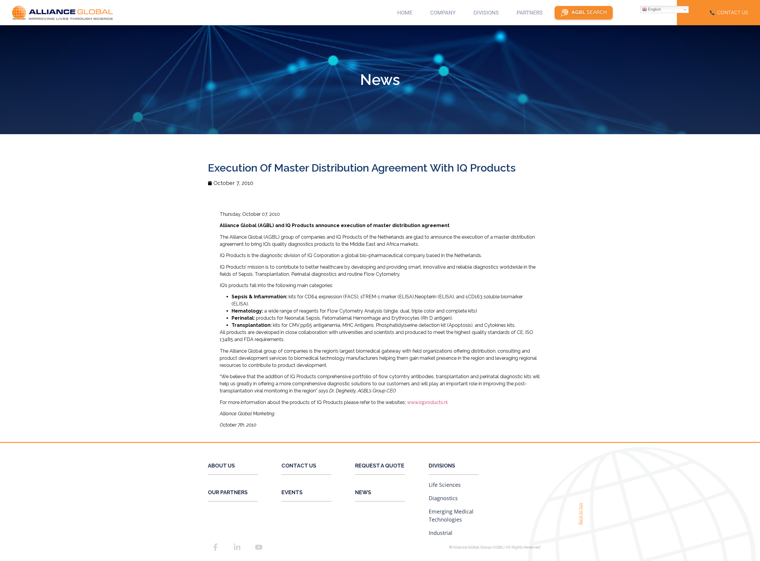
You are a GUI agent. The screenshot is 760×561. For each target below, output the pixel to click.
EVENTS (292, 492)
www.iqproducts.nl (427, 402)
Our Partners (228, 492)
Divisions (442, 465)
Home (404, 12)
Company (443, 12)
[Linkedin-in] (236, 547)
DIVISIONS (486, 12)
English (654, 9)
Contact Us (298, 465)
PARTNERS (530, 12)
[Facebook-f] (215, 547)
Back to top (580, 513)
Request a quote (379, 465)
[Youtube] (258, 547)
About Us (221, 465)
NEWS (363, 492)
